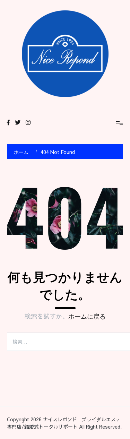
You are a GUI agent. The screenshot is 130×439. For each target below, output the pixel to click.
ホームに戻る (87, 316)
